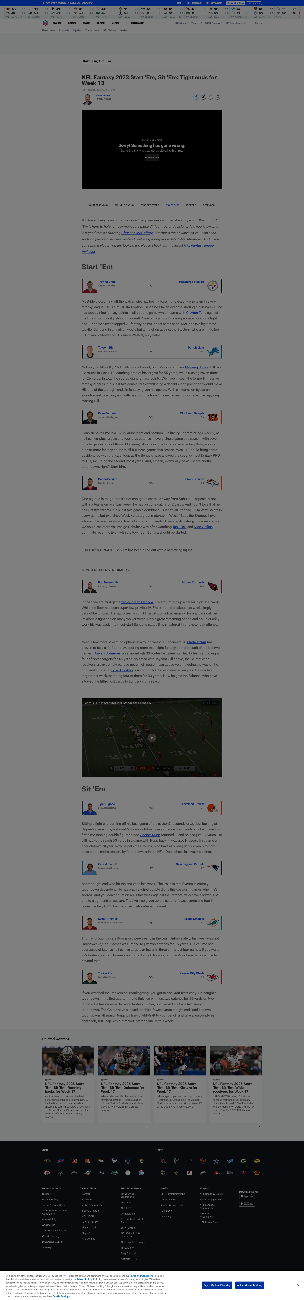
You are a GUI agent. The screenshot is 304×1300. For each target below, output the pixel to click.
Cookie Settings (61, 1296)
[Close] (298, 1285)
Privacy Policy (84, 1279)
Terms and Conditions (141, 1275)
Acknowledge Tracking (249, 1285)
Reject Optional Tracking (217, 1285)
